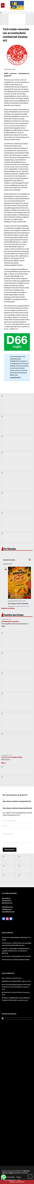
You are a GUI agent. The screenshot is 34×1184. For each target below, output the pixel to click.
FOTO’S (19, 1180)
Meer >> (3, 763)
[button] (2, 18)
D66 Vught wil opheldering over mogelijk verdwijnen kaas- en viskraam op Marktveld (15, 951)
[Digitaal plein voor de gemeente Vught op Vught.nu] (17, 5)
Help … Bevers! (6, 978)
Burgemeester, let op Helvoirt (22, 956)
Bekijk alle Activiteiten (8, 608)
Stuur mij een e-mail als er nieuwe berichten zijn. (17, 808)
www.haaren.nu (6, 900)
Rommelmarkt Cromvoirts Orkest (12, 992)
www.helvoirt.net (7, 903)
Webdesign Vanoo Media (8, 1177)
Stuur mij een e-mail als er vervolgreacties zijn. (17, 801)
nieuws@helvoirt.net (8, 911)
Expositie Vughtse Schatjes (21, 959)
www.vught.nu (6, 898)
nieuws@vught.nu (15, 377)
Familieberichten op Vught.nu (10, 621)
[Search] (9, 5)
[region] (17, 18)
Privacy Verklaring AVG (9, 1180)
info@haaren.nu (7, 909)
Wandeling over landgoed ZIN (11, 981)
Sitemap (18, 1177)
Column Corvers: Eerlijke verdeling (11, 757)
